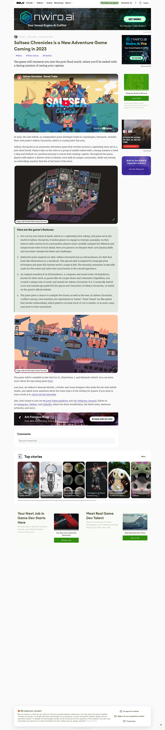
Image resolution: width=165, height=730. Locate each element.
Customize (130, 721)
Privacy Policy (91, 721)
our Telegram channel (84, 400)
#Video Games (32, 55)
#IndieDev (47, 55)
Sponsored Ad (146, 66)
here (50, 380)
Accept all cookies (130, 711)
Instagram (22, 404)
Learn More (136, 98)
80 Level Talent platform (55, 400)
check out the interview (44, 394)
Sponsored (147, 151)
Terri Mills (22, 37)
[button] (66, 195)
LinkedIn (47, 404)
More (143, 456)
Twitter (33, 404)
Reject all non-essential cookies (130, 716)
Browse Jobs (66, 540)
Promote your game (109, 3)
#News (19, 55)
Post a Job (135, 538)
